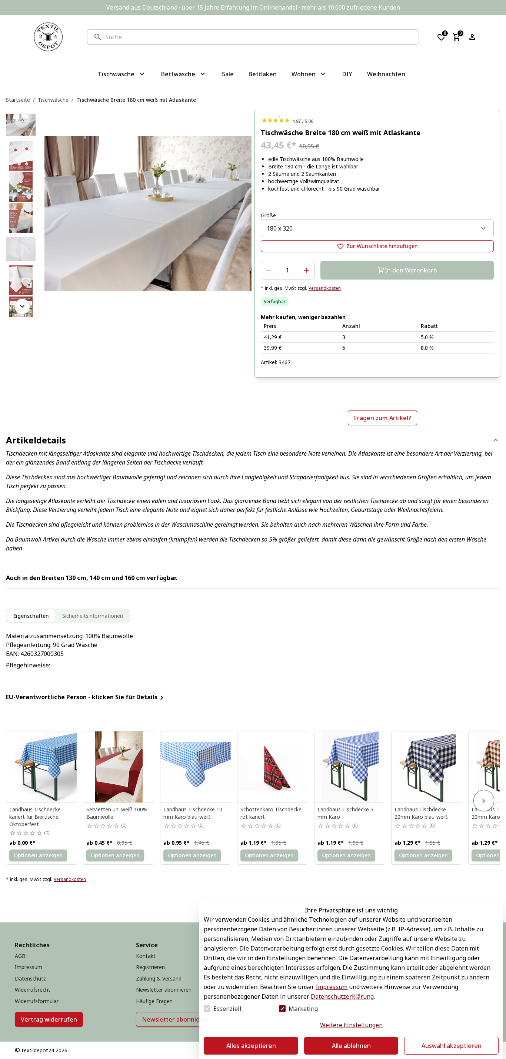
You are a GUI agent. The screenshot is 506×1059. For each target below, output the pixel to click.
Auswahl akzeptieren (452, 1046)
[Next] (22, 306)
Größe (268, 215)
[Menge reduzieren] (268, 270)
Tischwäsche (53, 99)
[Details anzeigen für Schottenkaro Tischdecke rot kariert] (273, 766)
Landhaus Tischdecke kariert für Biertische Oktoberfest (35, 817)
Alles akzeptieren (251, 1046)
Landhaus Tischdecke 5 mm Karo (345, 813)
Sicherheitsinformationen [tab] (92, 615)
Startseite (18, 99)
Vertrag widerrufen (49, 1019)
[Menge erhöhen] (306, 270)
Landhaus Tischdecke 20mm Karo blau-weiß (421, 813)
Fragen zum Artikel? (382, 418)
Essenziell (227, 1009)
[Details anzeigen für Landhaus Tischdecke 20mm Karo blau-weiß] (427, 766)
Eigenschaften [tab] (31, 615)
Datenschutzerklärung (342, 996)
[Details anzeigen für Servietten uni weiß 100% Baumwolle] (118, 766)
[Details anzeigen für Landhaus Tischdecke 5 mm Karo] (350, 766)
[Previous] (22, 120)
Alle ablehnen (351, 1046)
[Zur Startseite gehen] (48, 37)
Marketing (303, 1009)
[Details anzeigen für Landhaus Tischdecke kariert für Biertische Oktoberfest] (41, 766)
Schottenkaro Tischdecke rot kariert (271, 813)
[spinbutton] (287, 270)
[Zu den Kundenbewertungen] (377, 120)
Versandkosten (325, 288)
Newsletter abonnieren (176, 1019)
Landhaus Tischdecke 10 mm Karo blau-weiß (192, 813)
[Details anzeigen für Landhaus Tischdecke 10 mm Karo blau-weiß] (196, 766)
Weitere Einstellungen (351, 1025)
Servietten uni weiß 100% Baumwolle (116, 813)
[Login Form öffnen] (472, 37)
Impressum (331, 987)
